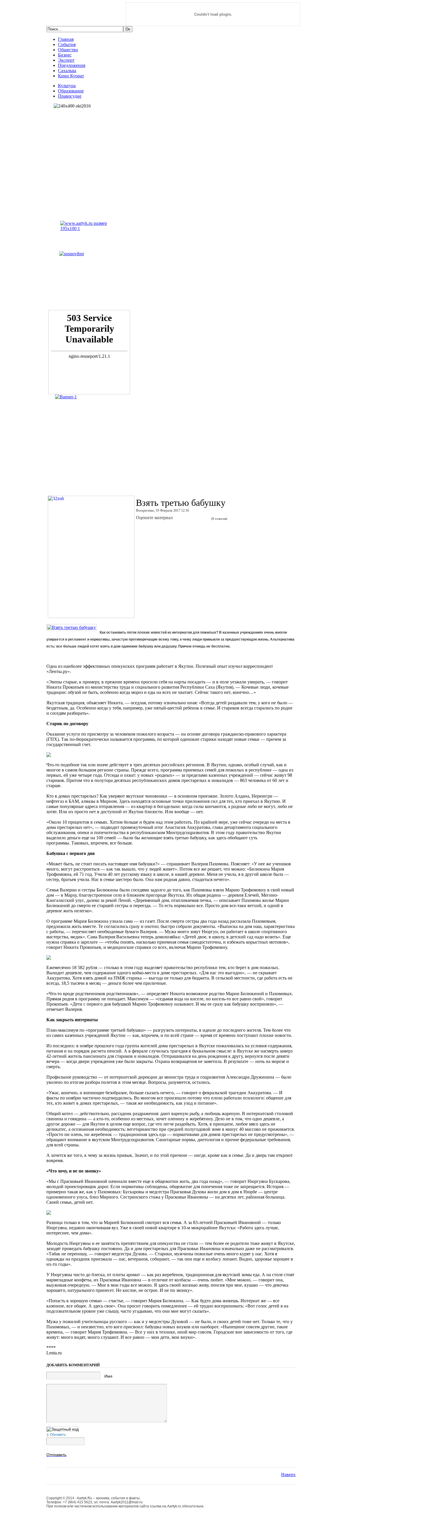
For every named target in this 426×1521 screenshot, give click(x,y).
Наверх (288, 1474)
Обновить (58, 1435)
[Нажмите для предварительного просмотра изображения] (71, 627)
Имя (108, 1376)
